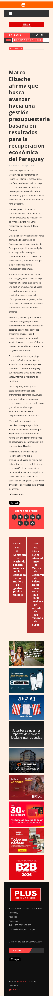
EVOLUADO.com (34, 941)
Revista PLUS (23, 981)
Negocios (39, 40)
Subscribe (15, 989)
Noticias (19, 40)
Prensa (14, 165)
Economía (16, 48)
